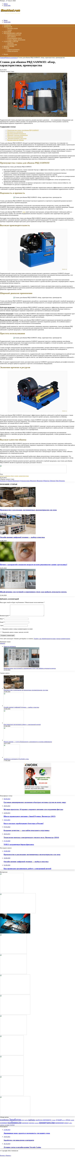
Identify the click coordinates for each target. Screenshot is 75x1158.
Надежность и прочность (15, 132)
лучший (59, 1120)
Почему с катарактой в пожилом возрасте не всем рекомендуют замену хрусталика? (33, 565)
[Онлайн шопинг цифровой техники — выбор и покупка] (18, 534)
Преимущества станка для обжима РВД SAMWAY (23, 130)
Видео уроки (9, 46)
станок (16, 476)
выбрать (31, 1120)
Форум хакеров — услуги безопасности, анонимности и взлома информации (28, 742)
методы (63, 1120)
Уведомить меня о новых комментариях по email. (17, 629)
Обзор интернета (12, 51)
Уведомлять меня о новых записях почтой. (15, 632)
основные (3, 1123)
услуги (12, 1125)
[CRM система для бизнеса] (12, 892)
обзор (12, 476)
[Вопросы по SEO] (10, 17)
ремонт (66, 1123)
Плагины (7, 31)
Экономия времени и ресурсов (16, 138)
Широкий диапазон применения (17, 135)
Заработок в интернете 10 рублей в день (16, 759)
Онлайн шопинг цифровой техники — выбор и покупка (22, 537)
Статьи (9, 30)
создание (7, 1125)
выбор (26, 1120)
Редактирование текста (14, 38)
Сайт (1, 625)
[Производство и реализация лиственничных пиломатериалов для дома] (18, 506)
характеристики (24, 476)
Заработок (8, 26)
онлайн (72, 1120)
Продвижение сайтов (12, 33)
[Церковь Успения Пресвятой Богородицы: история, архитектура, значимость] (15, 1115)
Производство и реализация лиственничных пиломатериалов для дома (28, 510)
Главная (2, 57)
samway (2, 476)
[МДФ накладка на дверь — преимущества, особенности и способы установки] (13, 973)
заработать (39, 1120)
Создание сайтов (11, 41)
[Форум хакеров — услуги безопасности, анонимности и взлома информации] (14, 740)
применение (59, 1123)
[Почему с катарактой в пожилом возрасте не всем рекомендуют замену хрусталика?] (18, 561)
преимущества (47, 1122)
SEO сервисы (11, 36)
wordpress (4, 1120)
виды (22, 1120)
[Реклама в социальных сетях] (12, 1075)
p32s (23, 212)
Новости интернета (13, 49)
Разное (6, 48)
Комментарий (5, 615)
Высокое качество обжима (15, 140)
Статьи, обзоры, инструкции (16, 39)
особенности (14, 1122)
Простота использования (15, 137)
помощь (36, 1123)
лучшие (53, 1120)
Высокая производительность (16, 133)
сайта (70, 1123)
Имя (2, 619)
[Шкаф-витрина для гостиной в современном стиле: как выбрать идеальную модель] (18, 588)
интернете (47, 1120)
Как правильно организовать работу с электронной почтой (22, 724)
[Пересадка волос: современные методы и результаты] (13, 953)
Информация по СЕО (14, 35)
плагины (31, 1123)
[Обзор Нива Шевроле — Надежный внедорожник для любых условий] (15, 994)
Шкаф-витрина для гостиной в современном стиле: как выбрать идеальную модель (33, 592)
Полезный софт (12, 44)
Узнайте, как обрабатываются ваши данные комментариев (52, 638)
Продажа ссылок (12, 28)
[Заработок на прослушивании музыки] (12, 1054)
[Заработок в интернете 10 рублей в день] (12, 757)
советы (2, 1125)
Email (2, 622)
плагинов (25, 1123)
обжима (7, 476)
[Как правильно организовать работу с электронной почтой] (14, 723)
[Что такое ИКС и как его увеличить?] (12, 1095)
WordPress (10, 43)
